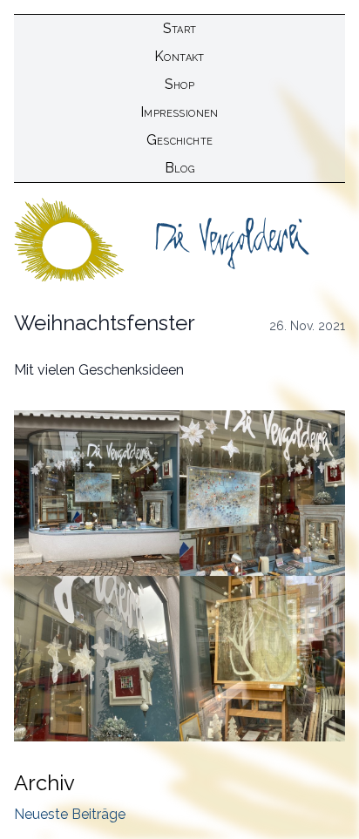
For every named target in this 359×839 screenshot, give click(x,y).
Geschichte (179, 140)
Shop (180, 84)
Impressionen (179, 112)
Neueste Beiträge (69, 814)
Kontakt (179, 56)
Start (180, 28)
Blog (180, 167)
